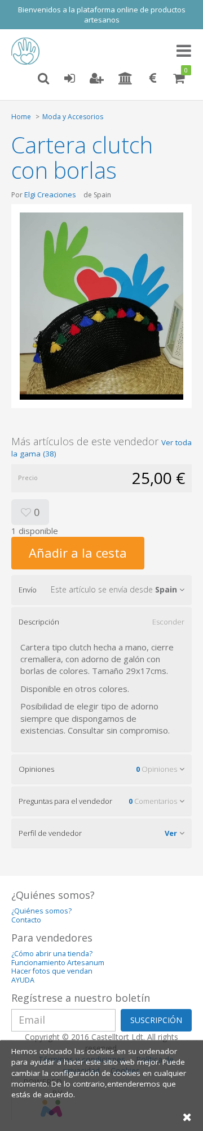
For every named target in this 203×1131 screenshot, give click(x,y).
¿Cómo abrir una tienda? (51, 953)
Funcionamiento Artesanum (57, 962)
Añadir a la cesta (78, 552)
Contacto (26, 920)
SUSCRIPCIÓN (156, 1020)
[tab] (101, 590)
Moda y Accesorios (72, 116)
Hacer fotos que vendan (51, 971)
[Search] (43, 78)
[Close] (187, 1116)
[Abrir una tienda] (125, 78)
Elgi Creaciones (50, 194)
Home (21, 116)
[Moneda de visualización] (153, 78)
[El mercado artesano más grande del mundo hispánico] (28, 51)
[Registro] (96, 78)
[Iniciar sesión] (69, 78)
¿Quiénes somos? (41, 911)
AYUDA (22, 980)
